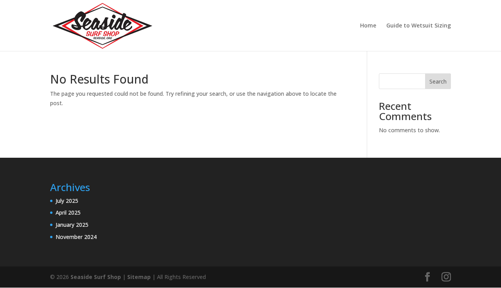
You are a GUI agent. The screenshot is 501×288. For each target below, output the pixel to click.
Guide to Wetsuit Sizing (418, 26)
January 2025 (72, 224)
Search (438, 81)
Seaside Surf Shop (95, 277)
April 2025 (68, 212)
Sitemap (139, 277)
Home (368, 26)
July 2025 (67, 200)
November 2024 (76, 237)
